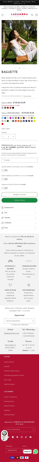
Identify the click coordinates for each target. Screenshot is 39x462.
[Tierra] (19, 121)
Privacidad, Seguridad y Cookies (14, 375)
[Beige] (26, 118)
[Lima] (34, 118)
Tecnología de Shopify (24, 461)
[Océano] (32, 121)
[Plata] (3, 108)
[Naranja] (16, 121)
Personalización (9, 401)
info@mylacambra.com (11, 333)
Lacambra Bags (17, 461)
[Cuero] (11, 108)
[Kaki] (16, 118)
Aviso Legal (7, 380)
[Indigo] (5, 118)
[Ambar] (21, 118)
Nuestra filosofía (9, 406)
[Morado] (24, 118)
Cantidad (4, 133)
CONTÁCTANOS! (9, 384)
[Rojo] (3, 124)
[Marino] (26, 121)
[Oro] (5, 121)
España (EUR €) (12, 450)
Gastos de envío (27, 96)
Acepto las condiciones (20, 324)
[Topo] (3, 121)
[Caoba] (29, 121)
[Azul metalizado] (19, 118)
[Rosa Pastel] (8, 118)
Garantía (6, 366)
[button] (2, 15)
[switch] (4, 439)
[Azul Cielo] (3, 118)
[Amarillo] (34, 121)
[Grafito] (13, 121)
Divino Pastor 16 (10, 345)
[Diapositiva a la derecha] (24, 68)
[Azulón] (24, 121)
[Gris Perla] (13, 118)
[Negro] (13, 108)
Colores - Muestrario (10, 397)
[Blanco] (11, 121)
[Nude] (29, 118)
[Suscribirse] (32, 321)
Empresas (7, 410)
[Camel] (21, 121)
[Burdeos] (8, 108)
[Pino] (8, 121)
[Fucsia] (11, 118)
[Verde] (32, 118)
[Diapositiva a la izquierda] (15, 68)
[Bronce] (5, 108)
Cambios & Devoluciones (12, 371)
